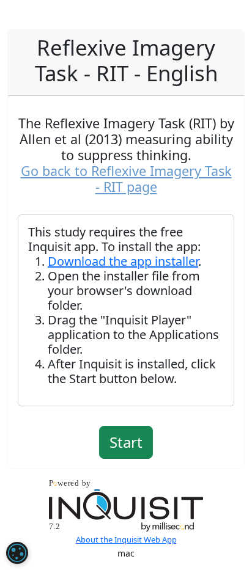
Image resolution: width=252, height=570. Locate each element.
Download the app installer (123, 261)
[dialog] (17, 553)
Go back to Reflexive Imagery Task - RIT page (126, 178)
